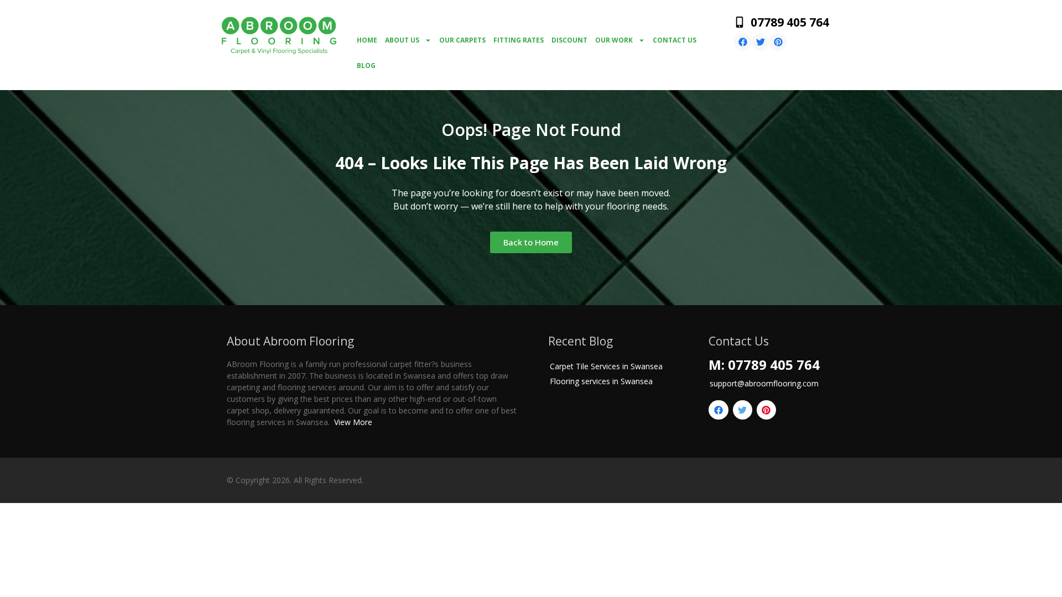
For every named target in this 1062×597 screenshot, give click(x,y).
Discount (569, 40)
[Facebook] (743, 42)
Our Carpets (462, 40)
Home (367, 40)
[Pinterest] (778, 42)
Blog (366, 65)
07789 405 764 (790, 22)
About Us (402, 40)
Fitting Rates (518, 40)
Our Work (614, 40)
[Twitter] (760, 42)
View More (353, 422)
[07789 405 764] (739, 22)
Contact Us (674, 40)
